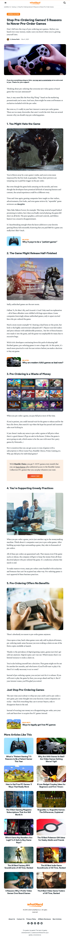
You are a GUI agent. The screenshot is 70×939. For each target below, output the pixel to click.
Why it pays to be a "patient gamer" (39, 242)
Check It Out (35, 476)
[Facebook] (28, 923)
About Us (12, 919)
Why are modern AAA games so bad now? (42, 363)
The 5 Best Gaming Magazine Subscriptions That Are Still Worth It (18, 812)
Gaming (14, 7)
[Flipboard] (41, 923)
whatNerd (6, 7)
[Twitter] (32, 923)
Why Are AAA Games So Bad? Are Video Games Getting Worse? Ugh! (51, 759)
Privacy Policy (31, 919)
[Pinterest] (35, 923)
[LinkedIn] (38, 923)
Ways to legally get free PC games (39, 725)
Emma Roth (16, 39)
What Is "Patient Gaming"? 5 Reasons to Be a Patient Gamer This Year (18, 759)
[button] (5, 2)
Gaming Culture (13, 14)
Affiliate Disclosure (44, 919)
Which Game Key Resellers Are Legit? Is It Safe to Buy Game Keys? (18, 840)
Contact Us (21, 919)
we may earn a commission (42, 80)
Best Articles (57, 919)
